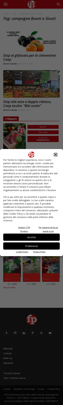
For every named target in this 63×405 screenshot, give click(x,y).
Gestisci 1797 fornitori (24, 229)
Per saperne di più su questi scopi (48, 229)
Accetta (31, 237)
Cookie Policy (22, 251)
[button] (55, 154)
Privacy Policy (39, 251)
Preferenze (31, 246)
